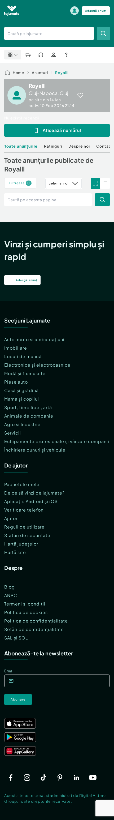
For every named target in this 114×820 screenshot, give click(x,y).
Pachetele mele (22, 484)
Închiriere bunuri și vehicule (34, 450)
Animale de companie (28, 416)
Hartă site (15, 552)
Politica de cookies (26, 612)
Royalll (61, 72)
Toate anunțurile (21, 146)
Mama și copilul (21, 399)
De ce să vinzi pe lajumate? (34, 493)
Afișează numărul (62, 130)
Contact (104, 146)
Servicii (12, 433)
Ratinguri (53, 146)
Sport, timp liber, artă (28, 407)
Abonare (18, 699)
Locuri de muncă (23, 356)
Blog (9, 587)
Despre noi (79, 146)
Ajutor (10, 518)
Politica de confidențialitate (36, 621)
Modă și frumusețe (25, 373)
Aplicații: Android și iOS (31, 501)
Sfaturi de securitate (27, 535)
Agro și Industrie (22, 424)
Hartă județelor (21, 544)
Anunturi (40, 72)
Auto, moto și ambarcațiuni (34, 339)
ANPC (10, 595)
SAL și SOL (16, 638)
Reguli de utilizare (24, 527)
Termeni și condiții (24, 604)
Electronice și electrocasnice (37, 365)
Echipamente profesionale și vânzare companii (56, 441)
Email (9, 670)
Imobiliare (15, 348)
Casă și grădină (21, 390)
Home (18, 72)
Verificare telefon (23, 510)
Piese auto (16, 382)
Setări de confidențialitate (34, 629)
